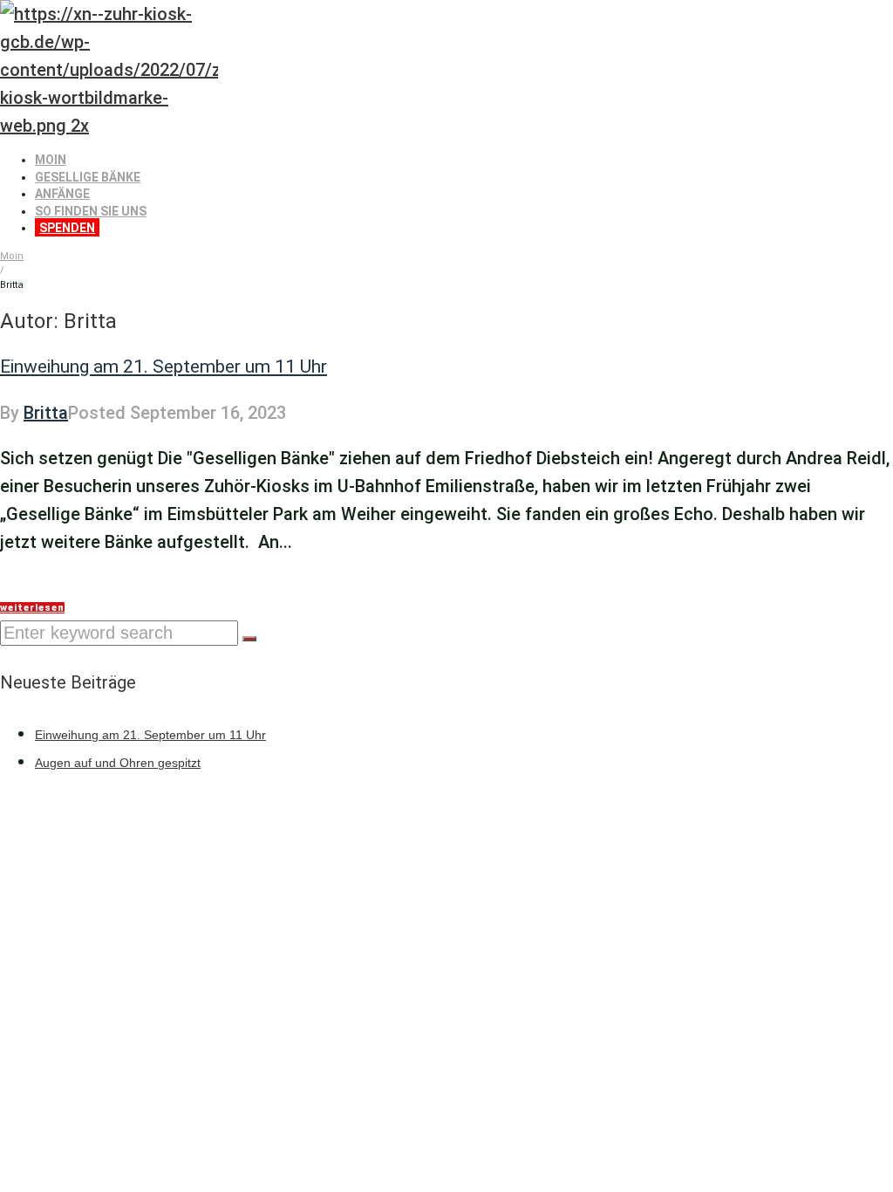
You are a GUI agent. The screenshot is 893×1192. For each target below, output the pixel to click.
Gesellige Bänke (87, 177)
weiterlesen (32, 607)
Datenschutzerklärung (202, 823)
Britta (46, 412)
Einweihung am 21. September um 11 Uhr (163, 366)
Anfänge (62, 194)
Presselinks (353, 823)
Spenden (67, 228)
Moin (50, 160)
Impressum (53, 823)
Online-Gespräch (482, 823)
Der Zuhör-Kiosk (628, 823)
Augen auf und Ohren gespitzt (118, 763)
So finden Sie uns (91, 211)
